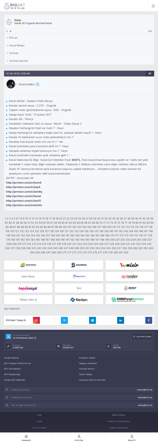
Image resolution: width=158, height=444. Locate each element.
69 (97, 222)
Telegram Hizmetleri (88, 363)
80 (137, 222)
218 (59, 243)
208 (9, 243)
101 (69, 226)
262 (145, 248)
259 (130, 248)
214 (39, 243)
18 (53, 218)
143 (126, 231)
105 (89, 226)
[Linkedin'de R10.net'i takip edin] (120, 320)
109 (109, 226)
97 (52, 226)
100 (65, 226)
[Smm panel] (130, 299)
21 (64, 218)
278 (105, 252)
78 (129, 222)
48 (17, 222)
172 (121, 235)
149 (8, 235)
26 (83, 218)
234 (143, 243)
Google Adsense (11, 358)
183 (28, 239)
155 (38, 235)
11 (30, 218)
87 (14, 226)
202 (122, 239)
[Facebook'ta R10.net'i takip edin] (148, 320)
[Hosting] (79, 276)
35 (117, 218)
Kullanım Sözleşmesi (118, 427)
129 (57, 231)
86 (11, 226)
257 (119, 248)
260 (135, 248)
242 (39, 248)
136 (91, 231)
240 (28, 248)
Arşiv (39, 415)
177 (145, 235)
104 (84, 226)
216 (49, 243)
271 (69, 252)
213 (34, 243)
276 (95, 252)
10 (26, 218)
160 (63, 235)
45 (6, 222)
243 (44, 248)
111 (118, 226)
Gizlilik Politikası (118, 415)
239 (23, 248)
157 (48, 235)
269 (59, 252)
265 (37, 252)
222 (79, 243)
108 (104, 226)
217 (54, 243)
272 (74, 252)
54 (40, 222)
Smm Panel (28, 276)
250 (82, 248)
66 (85, 222)
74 (115, 222)
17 (50, 218)
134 (81, 231)
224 (90, 243)
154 (33, 235)
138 (101, 231)
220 (69, 243)
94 (41, 226)
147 (146, 231)
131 (66, 231)
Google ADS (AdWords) (14, 380)
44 (151, 218)
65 (82, 222)
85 (7, 226)
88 (18, 226)
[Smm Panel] (79, 265)
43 (147, 218)
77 (126, 222)
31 (102, 218)
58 (55, 222)
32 (106, 218)
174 (131, 235)
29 (94, 218)
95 (45, 226)
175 (136, 235)
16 (46, 218)
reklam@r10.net (144, 390)
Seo (79, 288)
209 (14, 243)
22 (68, 218)
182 (23, 239)
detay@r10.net (145, 405)
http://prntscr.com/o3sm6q (24, 191)
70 (101, 222)
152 (23, 235)
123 (27, 231)
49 (21, 222)
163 (77, 235)
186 (43, 239)
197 (97, 239)
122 (22, 231)
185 (38, 239)
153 (28, 235)
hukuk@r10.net (145, 397)
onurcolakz (26, 84)
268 (53, 252)
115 (137, 226)
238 (17, 248)
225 (95, 243)
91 (30, 226)
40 (136, 218)
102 (74, 226)
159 (58, 235)
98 (56, 226)
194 (82, 239)
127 (47, 231)
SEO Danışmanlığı (12, 374)
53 (36, 222)
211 (24, 243)
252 (92, 248)
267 (48, 252)
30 (98, 218)
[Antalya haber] (28, 265)
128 (52, 231)
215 (44, 243)
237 (12, 248)
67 (89, 222)
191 (67, 239)
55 (44, 222)
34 (113, 218)
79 (133, 222)
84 (152, 222)
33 (109, 218)
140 (111, 231)
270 (64, 252)
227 (106, 243)
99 (60, 226)
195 (87, 239)
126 (42, 231)
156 (43, 235)
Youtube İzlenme (86, 369)
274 (84, 252)
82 (144, 222)
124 (32, 231)
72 (108, 222)
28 (90, 218)
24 (75, 218)
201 (117, 239)
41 (140, 218)
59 (59, 222)
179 (8, 239)
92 (33, 226)
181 (18, 239)
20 (60, 218)
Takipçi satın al (28, 299)
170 (112, 235)
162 (72, 235)
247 (66, 248)
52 (32, 222)
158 (53, 235)
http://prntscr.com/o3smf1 (23, 200)
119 (7, 231)
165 (87, 235)
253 (97, 248)
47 (13, 222)
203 (128, 239)
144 (131, 231)
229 (117, 243)
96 (48, 226)
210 (19, 243)
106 (94, 226)
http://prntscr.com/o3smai (23, 196)
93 (37, 226)
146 (141, 231)
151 (18, 235)
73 (111, 222)
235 (149, 243)
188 (52, 239)
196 (92, 239)
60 (63, 222)
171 (117, 235)
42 (143, 218)
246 (60, 248)
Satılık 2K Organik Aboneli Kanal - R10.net (14, 6)
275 (89, 252)
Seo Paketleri (12, 308)
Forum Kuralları (40, 427)
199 (107, 239)
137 (96, 231)
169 (107, 235)
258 (124, 248)
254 (103, 248)
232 (133, 243)
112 (123, 226)
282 (126, 252)
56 (48, 222)
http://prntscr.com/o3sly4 (23, 187)
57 (51, 222)
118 (150, 226)
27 (87, 218)
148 (151, 231)
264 (32, 252)
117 (146, 226)
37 (125, 218)
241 (34, 248)
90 (26, 226)
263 (151, 248)
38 (128, 218)
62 (70, 222)
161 (68, 235)
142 (121, 231)
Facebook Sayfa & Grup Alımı (92, 380)
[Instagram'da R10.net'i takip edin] (36, 320)
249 (76, 248)
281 (121, 252)
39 (132, 218)
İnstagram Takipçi (87, 358)
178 (150, 235)
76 (122, 222)
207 (149, 239)
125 (37, 231)
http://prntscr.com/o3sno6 (23, 182)
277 (100, 252)
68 (93, 222)
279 (110, 252)
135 (86, 231)
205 (139, 239)
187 (48, 239)
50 (25, 222)
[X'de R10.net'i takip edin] (64, 320)
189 (57, 239)
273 (79, 252)
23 (71, 218)
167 (97, 235)
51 (29, 222)
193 (77, 239)
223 (85, 243)
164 (82, 235)
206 (144, 239)
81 (140, 222)
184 (33, 239)
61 (67, 222)
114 (132, 226)
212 (29, 243)
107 (99, 226)
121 (17, 231)
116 (141, 226)
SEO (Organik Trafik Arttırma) (17, 363)
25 (79, 218)
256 (114, 248)
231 (128, 243)
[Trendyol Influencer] (130, 265)
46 (10, 222)
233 (138, 243)
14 (40, 218)
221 (74, 243)
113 (127, 226)
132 (71, 231)
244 (49, 248)
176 (141, 235)
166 (92, 235)
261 (140, 248)
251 (87, 248)
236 (7, 248)
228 (111, 243)
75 (118, 222)
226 (101, 243)
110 (114, 226)
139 (106, 231)
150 (13, 235)
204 (133, 239)
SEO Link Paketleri (12, 369)
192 (72, 239)
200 (112, 239)
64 (78, 222)
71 (104, 222)
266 (43, 252)
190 (63, 239)
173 (126, 235)
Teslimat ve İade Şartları (119, 421)
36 (121, 218)
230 (122, 243)
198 (102, 239)
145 (136, 231)
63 (74, 222)
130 (62, 231)
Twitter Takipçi (85, 374)
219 (64, 243)
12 (33, 218)
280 (115, 252)
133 (76, 231)
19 (57, 218)
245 (55, 248)
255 (108, 248)
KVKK (39, 421)
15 (43, 218)
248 (71, 248)
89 (22, 226)
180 (13, 239)
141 (116, 231)
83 (148, 222)
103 (79, 226)
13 (36, 218)
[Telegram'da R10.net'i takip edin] (92, 320)
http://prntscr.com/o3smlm (24, 205)
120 (12, 231)
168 (102, 235)
